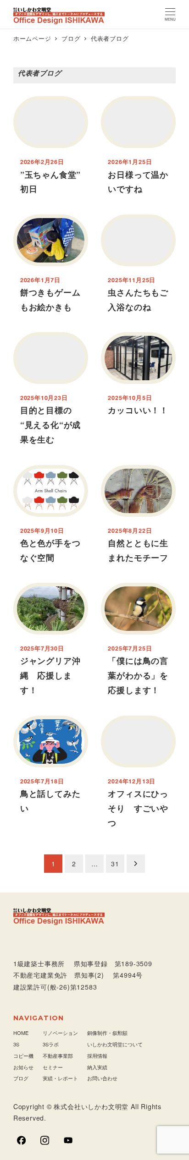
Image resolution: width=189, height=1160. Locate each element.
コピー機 (23, 1055)
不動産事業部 (58, 1055)
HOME (20, 1032)
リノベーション (60, 1032)
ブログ (20, 1078)
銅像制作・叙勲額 (107, 1032)
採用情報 (97, 1055)
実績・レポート (60, 1078)
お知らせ (23, 1067)
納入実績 (97, 1067)
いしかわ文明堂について (115, 1044)
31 (115, 863)
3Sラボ (51, 1044)
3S (16, 1044)
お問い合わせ (102, 1078)
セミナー (53, 1067)
